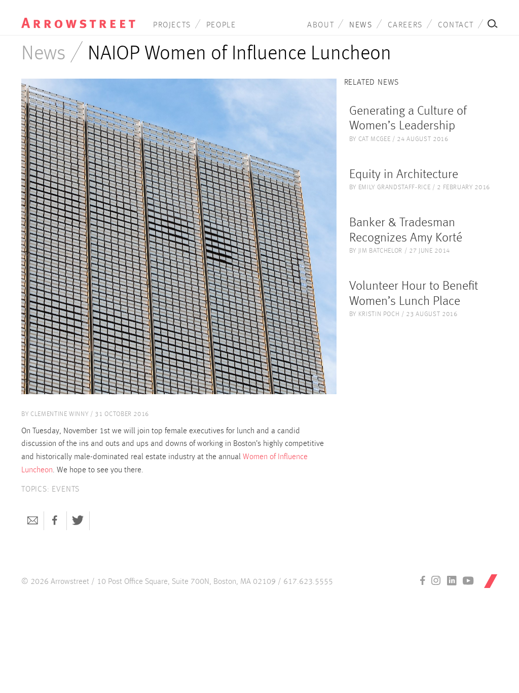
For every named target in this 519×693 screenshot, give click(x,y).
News (360, 25)
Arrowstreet (78, 15)
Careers (405, 25)
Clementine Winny (59, 414)
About (320, 25)
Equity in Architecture (403, 174)
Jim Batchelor (380, 251)
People (221, 25)
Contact (456, 25)
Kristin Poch (379, 314)
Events (66, 490)
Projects (172, 25)
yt (468, 580)
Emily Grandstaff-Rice (394, 187)
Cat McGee (374, 139)
